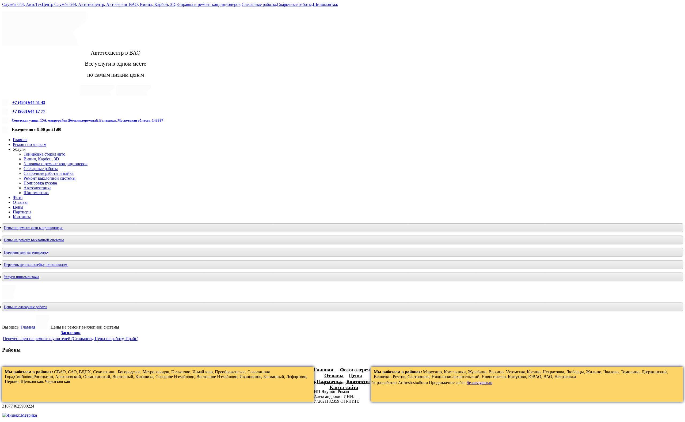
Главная (28, 327)
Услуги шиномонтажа (21, 277)
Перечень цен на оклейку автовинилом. (36, 265)
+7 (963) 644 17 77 (28, 111)
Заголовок (71, 332)
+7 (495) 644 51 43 (28, 102)
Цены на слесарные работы (25, 307)
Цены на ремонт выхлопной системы (34, 240)
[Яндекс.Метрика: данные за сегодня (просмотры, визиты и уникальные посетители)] (19, 415)
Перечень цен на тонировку (26, 252)
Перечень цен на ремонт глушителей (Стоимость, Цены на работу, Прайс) (70, 338)
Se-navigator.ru (479, 382)
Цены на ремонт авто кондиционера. (33, 228)
